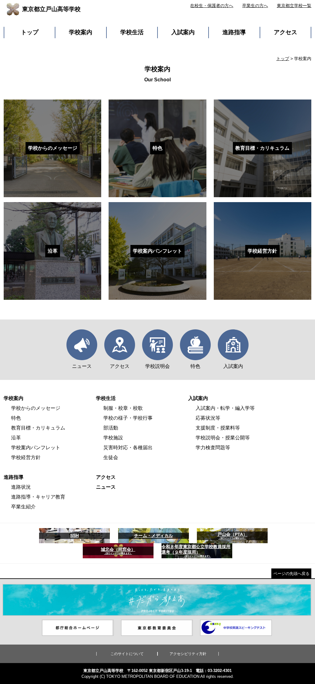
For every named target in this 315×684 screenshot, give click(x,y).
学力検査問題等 (213, 447)
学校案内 (80, 32)
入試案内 (183, 32)
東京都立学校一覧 (294, 5)
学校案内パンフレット (35, 447)
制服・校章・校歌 (123, 408)
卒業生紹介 (23, 506)
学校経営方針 (26, 457)
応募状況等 (208, 418)
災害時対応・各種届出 (128, 447)
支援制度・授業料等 (218, 427)
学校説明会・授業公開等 (223, 437)
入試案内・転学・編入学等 (225, 408)
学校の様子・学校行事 (128, 418)
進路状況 (21, 487)
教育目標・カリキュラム (38, 427)
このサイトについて (127, 654)
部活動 (110, 427)
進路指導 (234, 32)
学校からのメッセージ (35, 408)
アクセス (285, 32)
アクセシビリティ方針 (187, 654)
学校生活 (132, 32)
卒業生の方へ (255, 5)
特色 (16, 418)
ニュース (106, 487)
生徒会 (110, 457)
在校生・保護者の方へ (211, 5)
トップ (29, 32)
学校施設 (113, 437)
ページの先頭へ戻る (291, 573)
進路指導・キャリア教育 (38, 496)
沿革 (16, 437)
